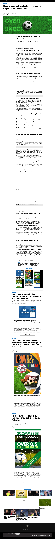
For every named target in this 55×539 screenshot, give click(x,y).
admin (7, 14)
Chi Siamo (30, 529)
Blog (27, 529)
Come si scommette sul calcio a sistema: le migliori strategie (24, 260)
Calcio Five (24, 529)
